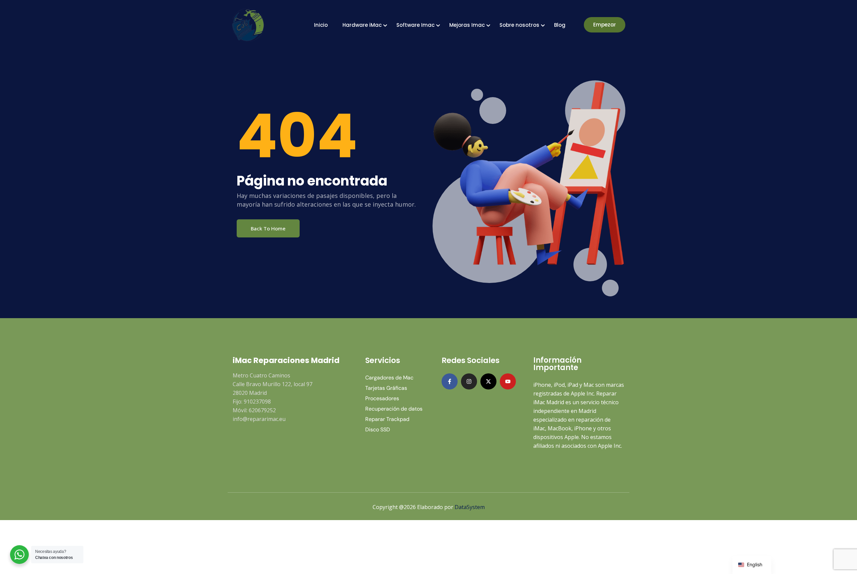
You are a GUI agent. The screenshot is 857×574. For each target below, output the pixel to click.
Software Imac (415, 24)
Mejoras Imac (467, 24)
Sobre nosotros (519, 24)
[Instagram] (469, 381)
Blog (559, 24)
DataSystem (470, 507)
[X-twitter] (488, 381)
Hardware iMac (362, 24)
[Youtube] (508, 381)
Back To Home (268, 228)
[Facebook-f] (450, 381)
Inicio (321, 24)
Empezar (604, 24)
